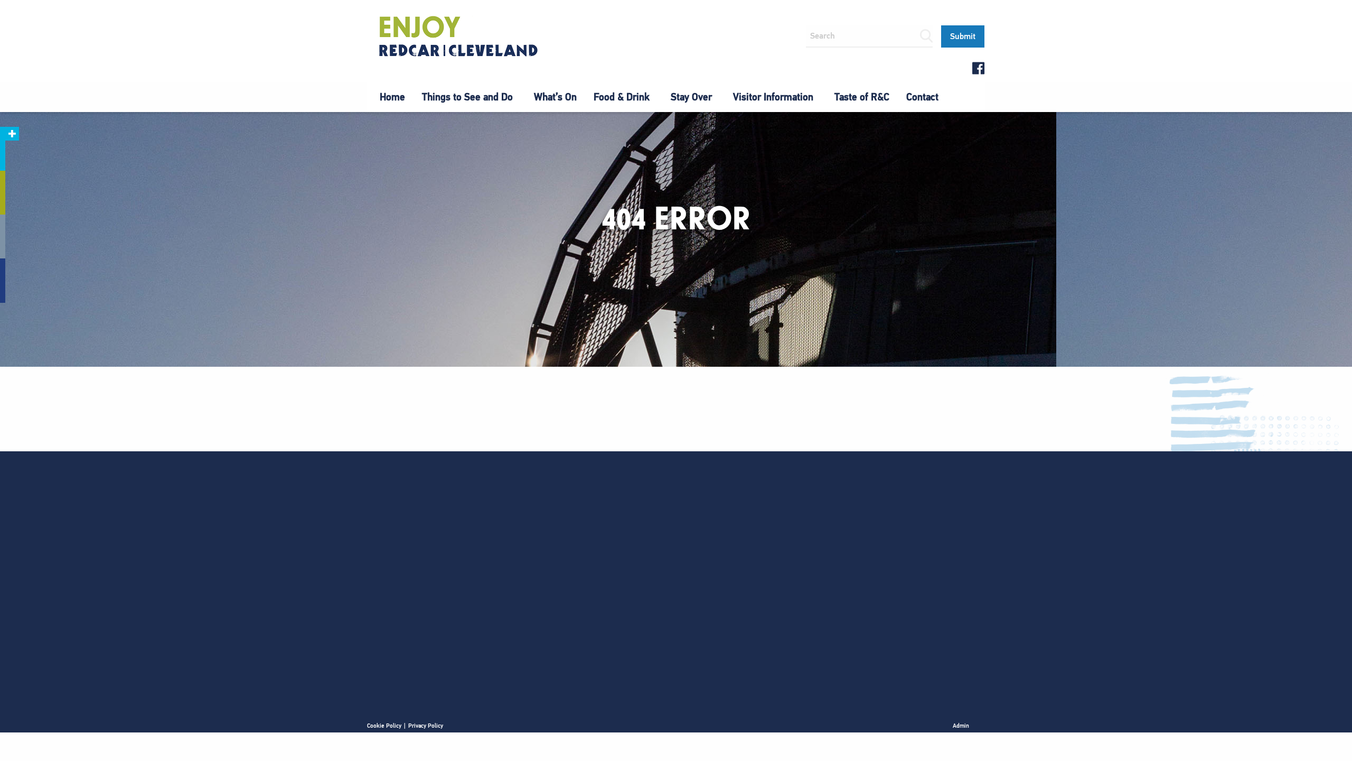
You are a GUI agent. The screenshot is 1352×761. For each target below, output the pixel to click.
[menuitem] (392, 97)
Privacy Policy (425, 725)
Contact (922, 97)
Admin (961, 725)
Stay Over (691, 97)
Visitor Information (773, 97)
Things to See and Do (467, 97)
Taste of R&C (861, 97)
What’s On (555, 97)
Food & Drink (622, 97)
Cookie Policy (384, 725)
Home (392, 97)
